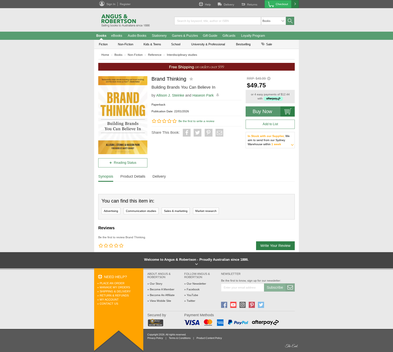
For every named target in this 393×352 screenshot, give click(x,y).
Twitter (191, 300)
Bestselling (243, 44)
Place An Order (112, 283)
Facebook (193, 289)
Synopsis (105, 176)
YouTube (192, 295)
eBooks (116, 35)
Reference (154, 54)
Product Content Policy (209, 338)
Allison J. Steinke (170, 95)
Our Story (156, 283)
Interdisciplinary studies (182, 54)
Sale (268, 44)
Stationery (159, 35)
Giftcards (228, 35)
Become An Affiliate (162, 295)
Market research (206, 211)
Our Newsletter (196, 283)
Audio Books (137, 35)
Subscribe (275, 287)
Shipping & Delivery (115, 291)
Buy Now (262, 111)
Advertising (111, 211)
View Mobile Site (160, 300)
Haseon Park (203, 95)
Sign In (110, 4)
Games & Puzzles (185, 35)
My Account (109, 299)
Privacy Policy (155, 338)
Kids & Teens (152, 44)
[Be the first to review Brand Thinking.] (191, 79)
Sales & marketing (175, 211)
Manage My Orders (115, 287)
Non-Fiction (125, 44)
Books (101, 35)
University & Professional (208, 44)
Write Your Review (275, 246)
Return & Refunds (114, 295)
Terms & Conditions (180, 338)
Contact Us (109, 303)
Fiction (103, 44)
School (175, 44)
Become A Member (162, 289)
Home (105, 54)
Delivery (229, 4)
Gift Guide (210, 35)
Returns (252, 4)
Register (125, 4)
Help (208, 4)
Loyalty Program (253, 35)
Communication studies (141, 211)
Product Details (132, 176)
